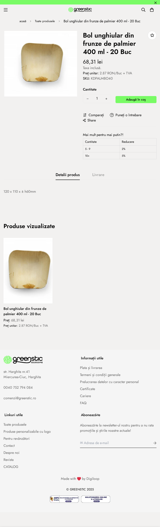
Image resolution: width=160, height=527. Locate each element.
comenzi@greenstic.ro (20, 398)
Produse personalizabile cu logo (27, 431)
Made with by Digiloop (80, 478)
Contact (9, 445)
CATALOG (11, 466)
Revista (9, 459)
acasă (23, 21)
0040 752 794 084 (18, 387)
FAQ (83, 403)
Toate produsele (45, 21)
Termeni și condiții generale (100, 374)
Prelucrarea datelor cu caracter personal (109, 381)
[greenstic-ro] (80, 9)
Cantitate (90, 89)
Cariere (85, 395)
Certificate (87, 388)
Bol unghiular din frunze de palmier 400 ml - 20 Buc (25, 311)
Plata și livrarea (91, 367)
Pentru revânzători (17, 438)
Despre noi (12, 452)
